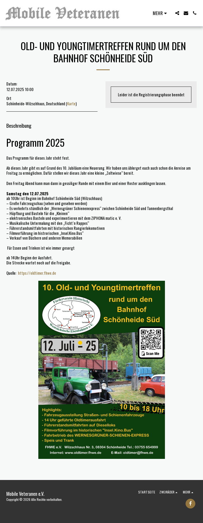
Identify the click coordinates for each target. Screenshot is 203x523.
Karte (71, 103)
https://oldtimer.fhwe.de (37, 273)
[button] (177, 13)
